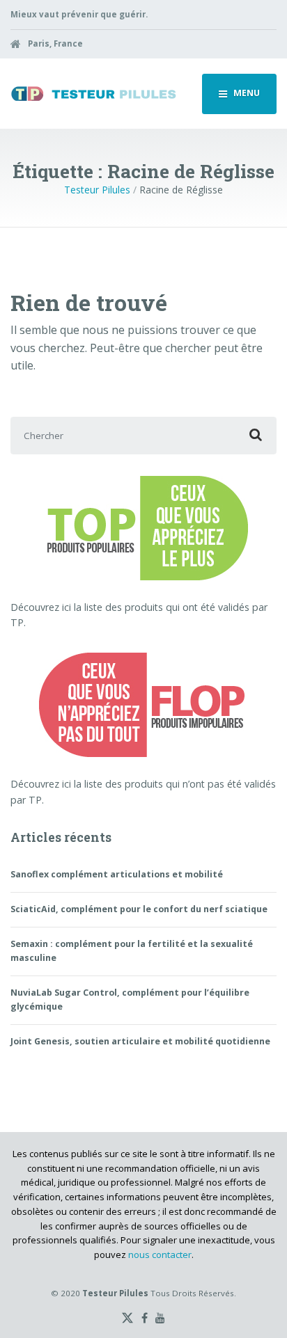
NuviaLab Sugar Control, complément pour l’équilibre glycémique (129, 999)
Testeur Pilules (97, 189)
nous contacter (160, 1254)
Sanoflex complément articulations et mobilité (116, 874)
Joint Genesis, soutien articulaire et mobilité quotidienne (140, 1041)
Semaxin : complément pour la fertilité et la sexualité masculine (131, 951)
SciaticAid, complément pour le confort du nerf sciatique (138, 909)
